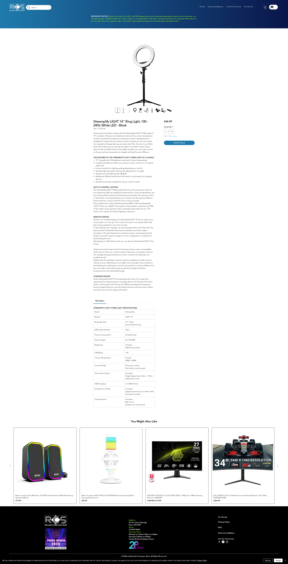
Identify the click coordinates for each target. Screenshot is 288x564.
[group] (144, 466)
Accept (278, 560)
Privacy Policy (202, 560)
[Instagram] (227, 542)
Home (95, 36)
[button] (215, 6)
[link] (99, 301)
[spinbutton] (169, 131)
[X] (223, 542)
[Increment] (172, 131)
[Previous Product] (10, 466)
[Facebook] (219, 542)
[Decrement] (166, 131)
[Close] (285, 560)
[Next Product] (277, 466)
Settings (268, 560)
